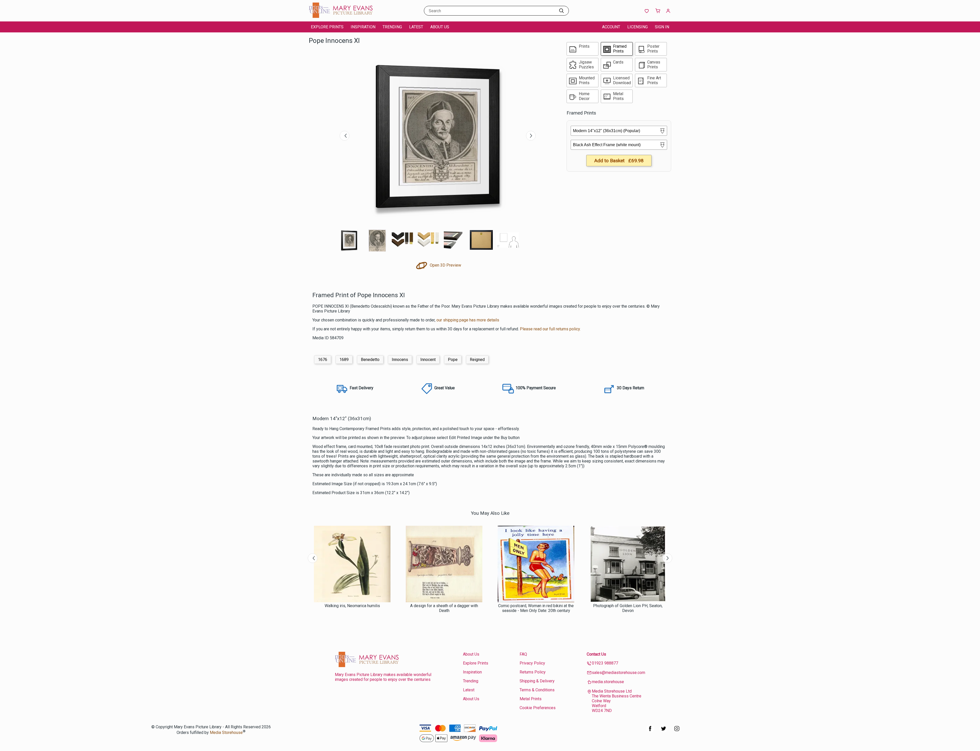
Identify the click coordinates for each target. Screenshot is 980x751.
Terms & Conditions (537, 689)
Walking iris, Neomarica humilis (352, 605)
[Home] (341, 16)
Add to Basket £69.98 (619, 161)
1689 (344, 359)
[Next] (531, 136)
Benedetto (370, 359)
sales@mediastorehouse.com (618, 672)
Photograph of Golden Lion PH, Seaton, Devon (628, 608)
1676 (322, 359)
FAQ (523, 654)
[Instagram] (677, 731)
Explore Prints (327, 26)
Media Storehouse (226, 732)
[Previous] (344, 136)
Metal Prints (531, 698)
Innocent (428, 359)
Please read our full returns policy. (550, 329)
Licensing (637, 26)
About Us (439, 26)
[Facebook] (650, 731)
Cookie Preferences (538, 707)
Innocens (400, 359)
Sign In (662, 26)
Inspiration (363, 26)
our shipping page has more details (467, 320)
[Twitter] (663, 731)
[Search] (561, 11)
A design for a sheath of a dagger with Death (444, 608)
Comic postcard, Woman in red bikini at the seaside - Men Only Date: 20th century (536, 608)
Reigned (477, 359)
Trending (392, 26)
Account (611, 26)
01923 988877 (605, 663)
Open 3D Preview (445, 265)
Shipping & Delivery (537, 681)
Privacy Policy (532, 663)
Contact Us (596, 654)
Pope (453, 359)
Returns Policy (533, 672)
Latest (416, 26)
